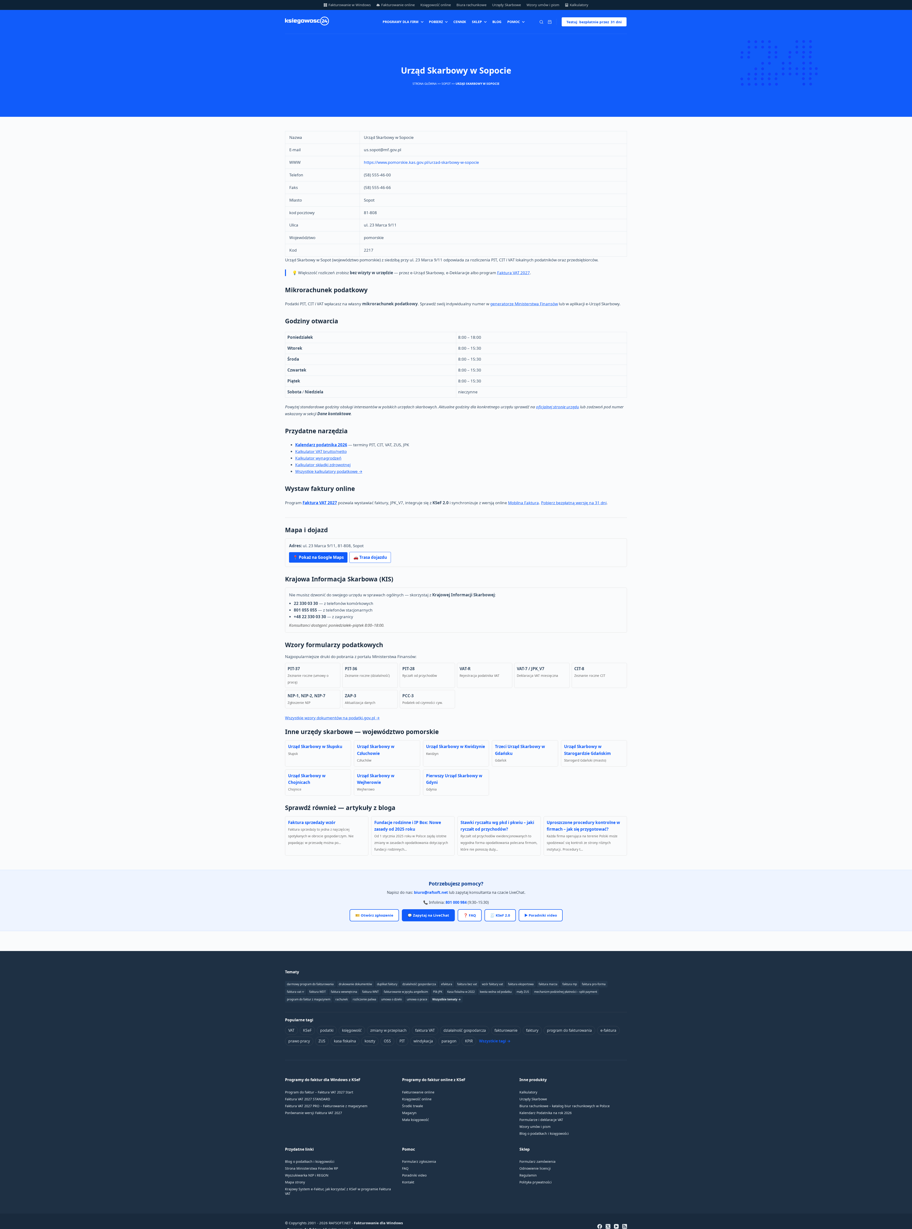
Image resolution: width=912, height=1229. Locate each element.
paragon (449, 1041)
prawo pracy (299, 1041)
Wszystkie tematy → (446, 999)
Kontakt (408, 1182)
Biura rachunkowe (471, 4)
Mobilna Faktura (523, 502)
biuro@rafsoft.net (431, 892)
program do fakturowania (569, 1030)
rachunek (341, 999)
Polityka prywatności (535, 1182)
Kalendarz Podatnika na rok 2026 (545, 1113)
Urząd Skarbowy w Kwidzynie (455, 746)
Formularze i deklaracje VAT (541, 1119)
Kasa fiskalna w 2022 (461, 992)
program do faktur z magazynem (308, 999)
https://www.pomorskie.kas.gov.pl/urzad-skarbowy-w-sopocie (421, 162)
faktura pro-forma (594, 984)
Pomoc (513, 21)
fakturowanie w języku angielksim (406, 992)
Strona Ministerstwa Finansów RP (311, 1168)
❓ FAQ (469, 915)
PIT (402, 1041)
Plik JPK (437, 992)
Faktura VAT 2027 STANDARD (307, 1099)
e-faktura (608, 1030)
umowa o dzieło (391, 999)
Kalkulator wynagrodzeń (318, 458)
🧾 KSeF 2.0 (500, 915)
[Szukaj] (541, 22)
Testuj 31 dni (594, 21)
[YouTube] (616, 1226)
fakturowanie (506, 1030)
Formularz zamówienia (537, 1161)
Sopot (446, 84)
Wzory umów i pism (543, 4)
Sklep (477, 21)
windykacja (423, 1041)
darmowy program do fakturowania (310, 984)
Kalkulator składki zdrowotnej (323, 464)
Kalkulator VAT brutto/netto (321, 451)
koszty (370, 1041)
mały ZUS (523, 992)
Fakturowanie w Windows (349, 4)
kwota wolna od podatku (496, 992)
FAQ (405, 1168)
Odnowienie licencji (535, 1168)
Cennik (459, 21)
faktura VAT (425, 1030)
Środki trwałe (412, 1106)
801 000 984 (456, 902)
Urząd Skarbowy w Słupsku (315, 746)
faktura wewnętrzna (344, 992)
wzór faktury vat (492, 984)
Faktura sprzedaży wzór (312, 822)
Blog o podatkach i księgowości (544, 1133)
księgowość (352, 1030)
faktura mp (569, 984)
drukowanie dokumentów (355, 984)
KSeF (307, 1030)
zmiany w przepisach (388, 1030)
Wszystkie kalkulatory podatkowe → (328, 471)
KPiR (469, 1041)
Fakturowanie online (398, 4)
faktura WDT (317, 992)
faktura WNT (370, 992)
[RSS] (624, 1226)
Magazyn (409, 1113)
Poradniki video (414, 1175)
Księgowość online (435, 4)
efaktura (446, 984)
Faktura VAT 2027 (513, 272)
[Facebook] (599, 1226)
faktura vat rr (295, 992)
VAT (291, 1030)
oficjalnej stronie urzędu (557, 407)
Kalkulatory (579, 4)
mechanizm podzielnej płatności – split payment (565, 992)
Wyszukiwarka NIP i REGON (306, 1175)
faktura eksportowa (521, 984)
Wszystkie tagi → (495, 1041)
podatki (326, 1030)
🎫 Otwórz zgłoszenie (374, 915)
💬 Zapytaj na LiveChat (428, 915)
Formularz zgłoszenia (419, 1161)
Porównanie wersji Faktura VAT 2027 (313, 1113)
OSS (387, 1041)
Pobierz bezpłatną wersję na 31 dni (574, 502)
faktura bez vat (467, 984)
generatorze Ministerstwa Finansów (524, 303)
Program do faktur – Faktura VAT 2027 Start (319, 1092)
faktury (532, 1030)
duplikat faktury (387, 984)
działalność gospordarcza (419, 984)
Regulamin (528, 1175)
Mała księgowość (415, 1119)
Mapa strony (295, 1182)
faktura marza (548, 984)
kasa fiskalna (345, 1041)
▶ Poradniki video (540, 915)
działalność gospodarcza (464, 1030)
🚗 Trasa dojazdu (370, 557)
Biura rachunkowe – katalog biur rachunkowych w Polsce (564, 1106)
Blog (496, 21)
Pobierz (436, 21)
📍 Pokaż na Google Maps (318, 557)
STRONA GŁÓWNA (425, 84)
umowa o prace (417, 999)
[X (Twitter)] (608, 1226)
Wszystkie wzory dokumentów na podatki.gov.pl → (332, 717)
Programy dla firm (400, 21)
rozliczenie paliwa (364, 999)
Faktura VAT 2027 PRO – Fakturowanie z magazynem (326, 1106)
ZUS (321, 1041)
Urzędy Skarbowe (506, 4)
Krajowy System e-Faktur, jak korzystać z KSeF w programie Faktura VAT (338, 1191)
